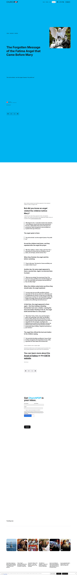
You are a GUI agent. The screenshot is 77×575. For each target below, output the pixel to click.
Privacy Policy (26, 413)
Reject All (59, 573)
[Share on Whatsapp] (11, 113)
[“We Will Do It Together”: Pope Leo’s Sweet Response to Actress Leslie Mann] (44, 545)
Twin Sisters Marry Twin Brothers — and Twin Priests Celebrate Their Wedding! (32, 565)
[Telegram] (61, 2)
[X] (58, 2)
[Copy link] (17, 113)
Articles (8, 33)
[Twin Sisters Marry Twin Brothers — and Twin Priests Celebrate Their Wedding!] (33, 545)
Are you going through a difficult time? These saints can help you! (65, 564)
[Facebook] (57, 2)
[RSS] (63, 2)
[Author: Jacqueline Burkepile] (18, 549)
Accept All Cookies (65, 573)
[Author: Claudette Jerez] (7, 549)
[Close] (76, 573)
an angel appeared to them (36, 218)
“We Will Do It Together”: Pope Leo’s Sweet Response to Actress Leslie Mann (43, 565)
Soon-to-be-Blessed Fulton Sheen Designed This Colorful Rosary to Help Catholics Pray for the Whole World (54, 565)
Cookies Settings (53, 573)
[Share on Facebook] (8, 113)
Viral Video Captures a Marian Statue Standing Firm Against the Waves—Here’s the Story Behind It (11, 565)
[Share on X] (14, 113)
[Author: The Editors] (7, 102)
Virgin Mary (16, 33)
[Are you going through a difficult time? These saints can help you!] (65, 545)
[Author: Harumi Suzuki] (29, 549)
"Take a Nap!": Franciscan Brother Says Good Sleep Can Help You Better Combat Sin (22, 565)
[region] (38, 573)
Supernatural (12, 33)
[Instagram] (60, 2)
